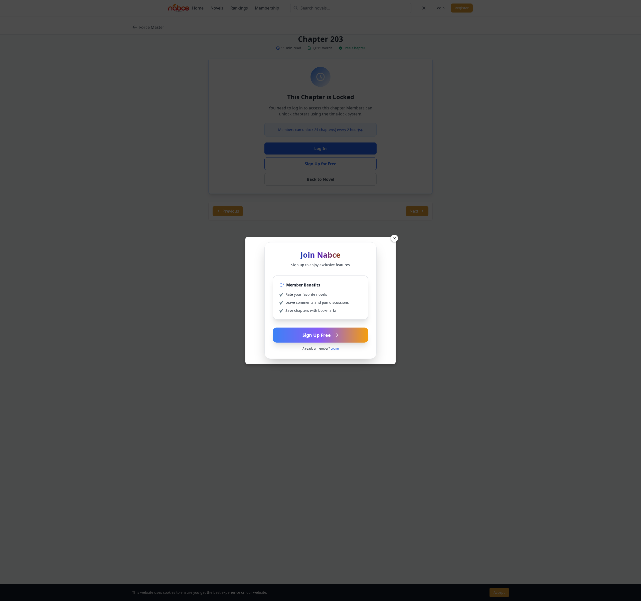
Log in (335, 348)
